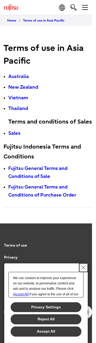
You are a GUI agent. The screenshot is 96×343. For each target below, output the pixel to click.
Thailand (18, 108)
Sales (14, 133)
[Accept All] (21, 294)
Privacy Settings (46, 307)
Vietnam (18, 98)
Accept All (46, 331)
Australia (18, 76)
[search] (73, 7)
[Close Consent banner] (83, 267)
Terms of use (15, 245)
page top (82, 240)
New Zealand (23, 87)
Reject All (46, 319)
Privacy (11, 257)
